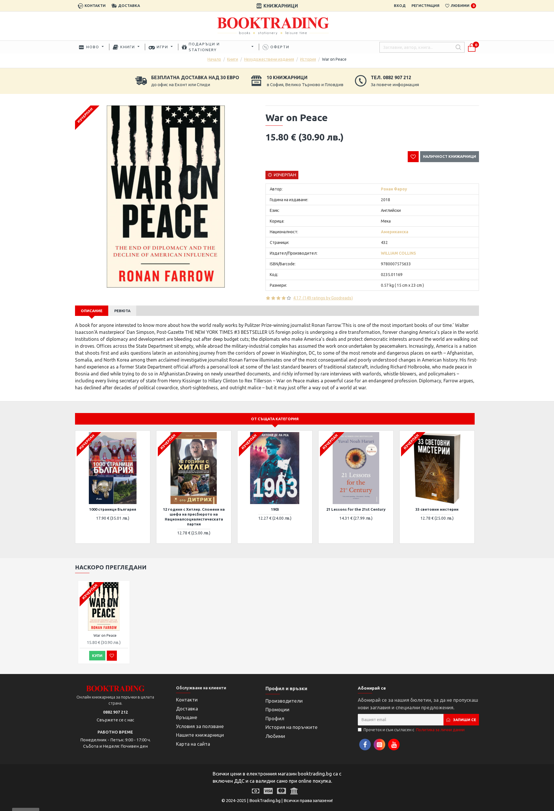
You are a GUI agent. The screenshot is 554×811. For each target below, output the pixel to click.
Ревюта (122, 311)
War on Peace (105, 635)
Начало (214, 59)
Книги (232, 59)
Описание (91, 311)
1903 (275, 509)
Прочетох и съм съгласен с (414, 729)
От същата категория (275, 419)
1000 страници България (112, 509)
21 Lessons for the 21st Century (355, 509)
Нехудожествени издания (269, 59)
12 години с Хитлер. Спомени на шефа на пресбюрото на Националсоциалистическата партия (194, 516)
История (308, 59)
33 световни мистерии (436, 509)
